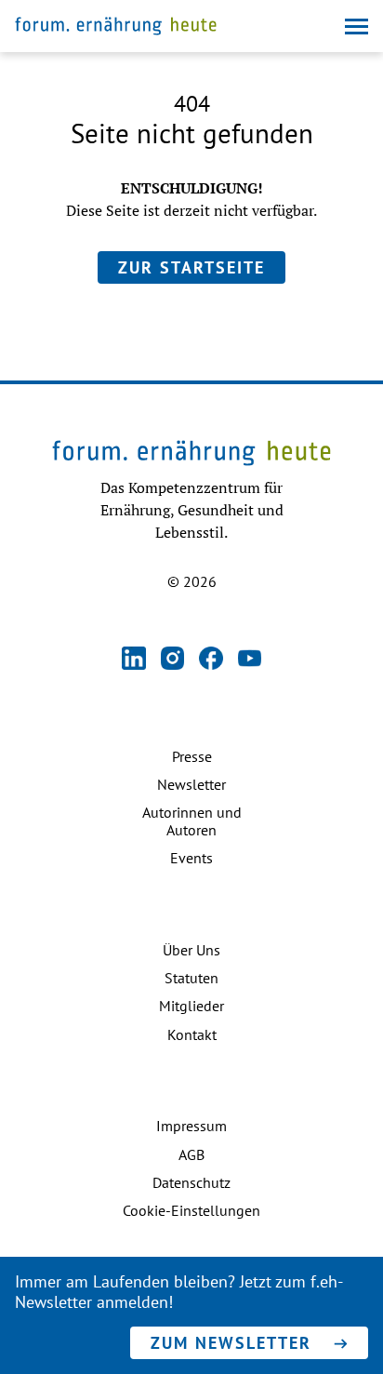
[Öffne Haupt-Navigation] (356, 26)
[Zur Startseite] (116, 28)
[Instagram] (173, 660)
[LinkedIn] (134, 660)
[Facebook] (211, 660)
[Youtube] (250, 660)
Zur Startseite (191, 267)
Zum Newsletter (231, 1343)
